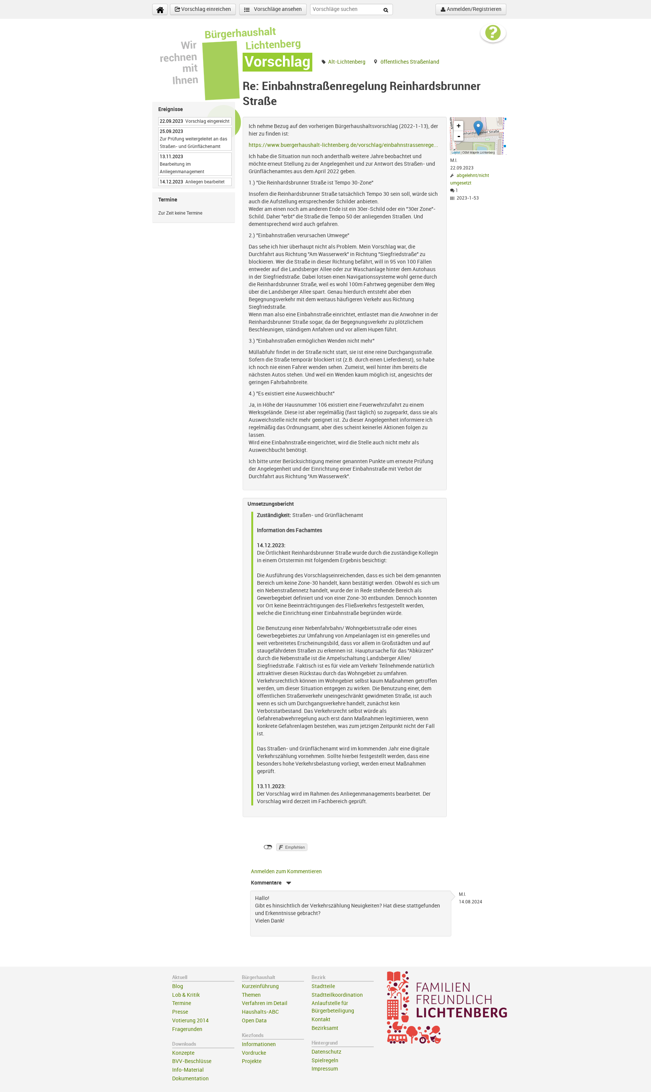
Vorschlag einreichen (205, 9)
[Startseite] (160, 9)
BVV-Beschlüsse (191, 1061)
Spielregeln (325, 1060)
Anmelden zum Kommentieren (286, 871)
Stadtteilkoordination (337, 995)
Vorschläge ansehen (277, 9)
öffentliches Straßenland (410, 62)
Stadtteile (323, 986)
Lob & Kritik (186, 995)
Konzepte (183, 1053)
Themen (251, 995)
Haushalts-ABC (260, 1012)
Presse (180, 1012)
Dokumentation (190, 1078)
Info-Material (188, 1070)
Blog (177, 986)
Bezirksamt (325, 1028)
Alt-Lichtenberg (346, 62)
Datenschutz (326, 1052)
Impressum (325, 1069)
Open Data (254, 1020)
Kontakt (321, 1019)
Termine (181, 1003)
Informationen (259, 1044)
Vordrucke (254, 1053)
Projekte (251, 1061)
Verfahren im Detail (264, 1003)
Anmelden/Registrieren (473, 9)
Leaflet (456, 152)
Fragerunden (187, 1029)
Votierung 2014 (190, 1020)
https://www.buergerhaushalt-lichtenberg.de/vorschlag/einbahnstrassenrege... (343, 145)
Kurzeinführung (260, 986)
